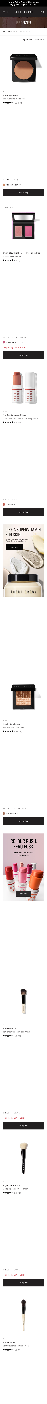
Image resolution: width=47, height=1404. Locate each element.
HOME (5, 32)
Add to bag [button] (23, 192)
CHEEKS (19, 32)
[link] (42, 12)
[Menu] (4, 12)
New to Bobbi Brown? (23, 3)
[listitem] (23, 122)
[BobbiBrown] (23, 12)
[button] (4, 12)
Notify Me (23, 355)
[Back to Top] (42, 1398)
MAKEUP (11, 32)
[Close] (43, 3)
